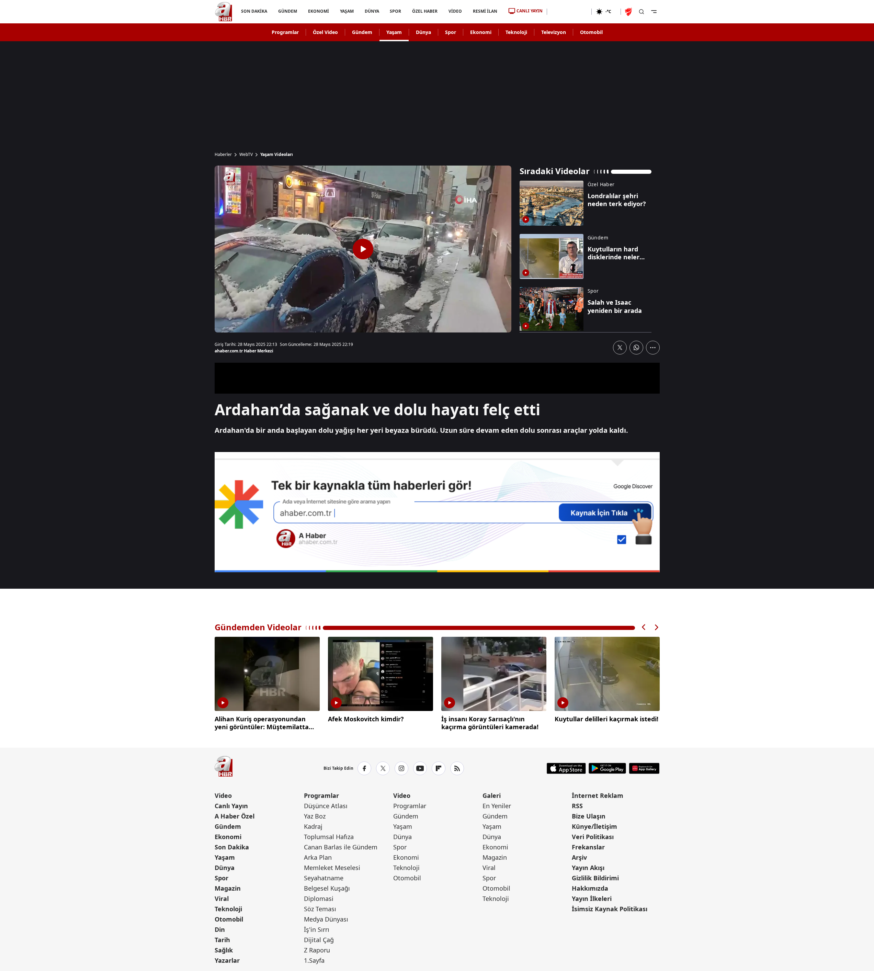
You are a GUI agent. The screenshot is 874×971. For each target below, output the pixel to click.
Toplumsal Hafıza (329, 837)
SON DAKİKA (254, 11)
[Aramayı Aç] (641, 12)
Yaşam (394, 32)
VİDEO (455, 11)
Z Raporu (317, 950)
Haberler (223, 154)
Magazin (228, 888)
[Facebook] (364, 768)
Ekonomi (480, 32)
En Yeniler (497, 806)
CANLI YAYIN (530, 11)
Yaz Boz (315, 816)
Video (223, 795)
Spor (450, 32)
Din (220, 929)
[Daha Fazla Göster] (653, 347)
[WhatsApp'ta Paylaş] (636, 347)
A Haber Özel (234, 816)
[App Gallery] (644, 768)
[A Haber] (223, 11)
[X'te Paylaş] (620, 347)
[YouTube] (420, 768)
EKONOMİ (318, 11)
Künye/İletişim (594, 826)
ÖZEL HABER (425, 11)
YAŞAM (346, 11)
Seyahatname (323, 878)
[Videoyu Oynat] (363, 249)
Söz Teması (320, 909)
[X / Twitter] (383, 768)
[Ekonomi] (569, 11)
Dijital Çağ (319, 940)
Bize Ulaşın (588, 816)
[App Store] (566, 768)
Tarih (222, 940)
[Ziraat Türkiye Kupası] (629, 11)
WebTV (246, 154)
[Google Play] (607, 768)
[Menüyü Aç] (654, 12)
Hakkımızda (590, 888)
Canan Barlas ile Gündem (340, 847)
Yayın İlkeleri (592, 898)
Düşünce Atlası (326, 806)
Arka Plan (318, 857)
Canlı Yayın (231, 806)
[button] (643, 627)
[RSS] (457, 768)
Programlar (285, 32)
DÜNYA (371, 11)
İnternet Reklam (597, 795)
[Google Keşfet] (437, 512)
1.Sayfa (314, 960)
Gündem (362, 32)
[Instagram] (401, 768)
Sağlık (224, 950)
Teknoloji (516, 32)
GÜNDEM (287, 11)
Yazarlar (227, 960)
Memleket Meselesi (332, 867)
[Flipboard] (438, 768)
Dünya (423, 32)
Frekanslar (588, 847)
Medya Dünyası (326, 919)
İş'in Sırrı (316, 929)
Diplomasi (318, 898)
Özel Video (325, 32)
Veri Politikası (593, 837)
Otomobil (591, 32)
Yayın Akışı (588, 867)
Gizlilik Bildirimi (595, 878)
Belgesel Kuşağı (327, 888)
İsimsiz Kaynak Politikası (609, 909)
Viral (222, 898)
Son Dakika (232, 847)
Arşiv (579, 857)
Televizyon (553, 32)
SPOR (395, 11)
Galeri (492, 795)
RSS (577, 806)
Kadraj (313, 826)
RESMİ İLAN (485, 11)
